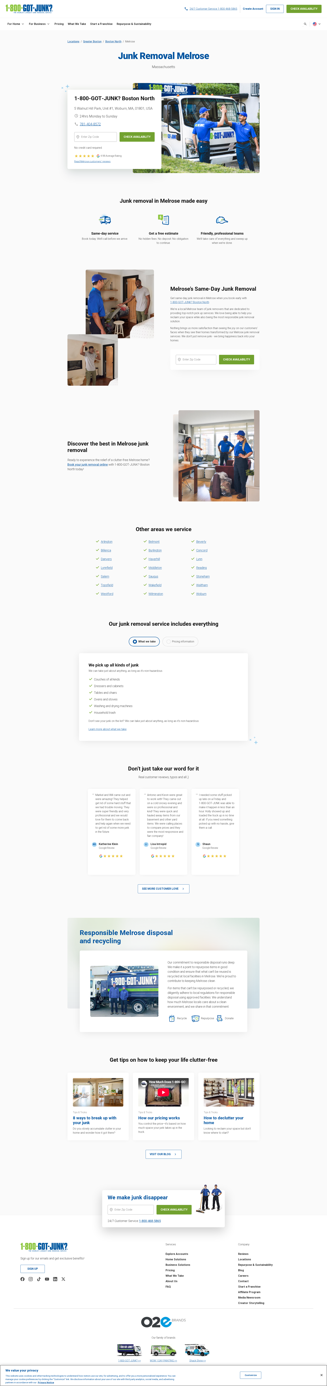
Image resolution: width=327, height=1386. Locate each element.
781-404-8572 (90, 124)
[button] (16, 24)
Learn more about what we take (108, 729)
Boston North (113, 41)
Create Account (253, 8)
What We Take (175, 1275)
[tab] (144, 641)
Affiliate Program (249, 1292)
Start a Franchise (249, 1286)
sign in (275, 8)
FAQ (168, 1286)
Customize (251, 1375)
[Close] (321, 1375)
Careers (243, 1275)
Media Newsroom (249, 1297)
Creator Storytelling (251, 1303)
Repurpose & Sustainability (255, 1264)
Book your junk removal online (87, 464)
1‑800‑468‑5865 (150, 1221)
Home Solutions (176, 1259)
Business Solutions (178, 1264)
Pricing (170, 1270)
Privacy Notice (46, 1382)
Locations (73, 41)
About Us (171, 1281)
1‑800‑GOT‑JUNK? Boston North (189, 302)
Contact (243, 1281)
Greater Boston (92, 41)
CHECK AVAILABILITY (304, 8)
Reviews (243, 1254)
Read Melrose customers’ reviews (92, 161)
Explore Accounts (177, 1254)
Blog (241, 1270)
